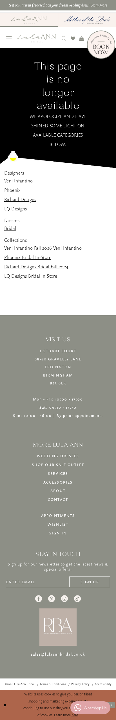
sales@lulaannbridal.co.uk (58, 654)
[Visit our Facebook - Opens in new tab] (38, 598)
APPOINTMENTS (58, 515)
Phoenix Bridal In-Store (27, 257)
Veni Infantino (18, 181)
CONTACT (58, 499)
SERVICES (58, 473)
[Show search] (64, 38)
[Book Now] (101, 45)
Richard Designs (20, 199)
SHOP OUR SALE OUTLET (58, 464)
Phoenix (12, 190)
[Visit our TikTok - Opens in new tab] (77, 598)
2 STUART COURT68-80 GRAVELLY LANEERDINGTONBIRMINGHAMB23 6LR (58, 367)
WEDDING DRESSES (58, 455)
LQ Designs (15, 209)
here (75, 715)
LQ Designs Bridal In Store (30, 276)
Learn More (98, 5)
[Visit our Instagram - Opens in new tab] (64, 598)
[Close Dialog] (5, 705)
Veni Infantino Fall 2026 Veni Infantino (43, 248)
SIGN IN (57, 533)
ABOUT (57, 490)
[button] (9, 38)
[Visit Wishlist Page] (72, 38)
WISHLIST (58, 524)
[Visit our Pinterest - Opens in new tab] (51, 598)
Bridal (10, 228)
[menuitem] (29, 20)
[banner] (36, 38)
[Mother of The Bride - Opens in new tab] (87, 20)
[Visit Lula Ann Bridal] (29, 19)
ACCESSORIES (57, 482)
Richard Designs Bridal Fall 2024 (36, 267)
